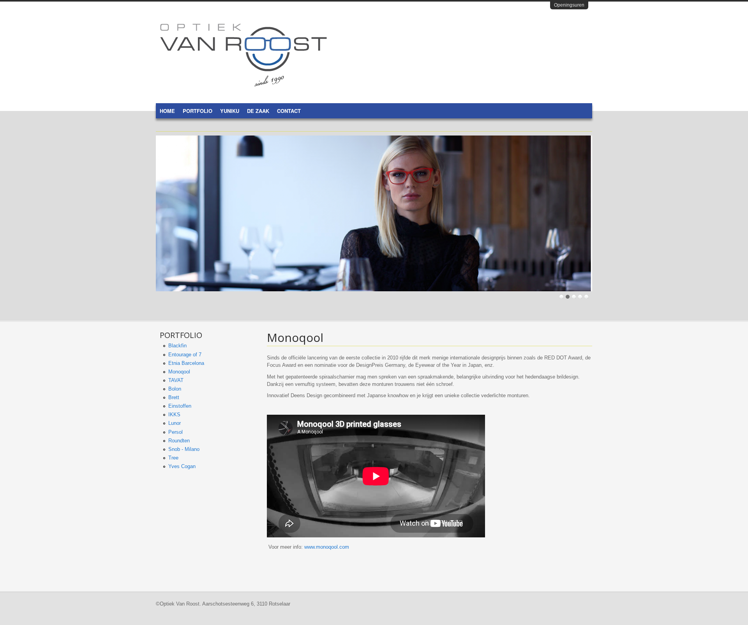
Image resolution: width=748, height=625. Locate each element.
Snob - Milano (183, 449)
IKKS (174, 414)
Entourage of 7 (184, 354)
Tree (173, 458)
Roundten (179, 441)
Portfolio (197, 110)
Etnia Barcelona (186, 363)
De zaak (258, 110)
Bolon (174, 389)
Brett (173, 397)
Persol (175, 432)
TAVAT (175, 380)
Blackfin (177, 346)
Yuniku (229, 110)
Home (167, 110)
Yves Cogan (182, 466)
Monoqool (179, 372)
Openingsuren (569, 5)
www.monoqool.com (327, 547)
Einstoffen (179, 406)
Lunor (174, 423)
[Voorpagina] (243, 85)
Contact (289, 110)
